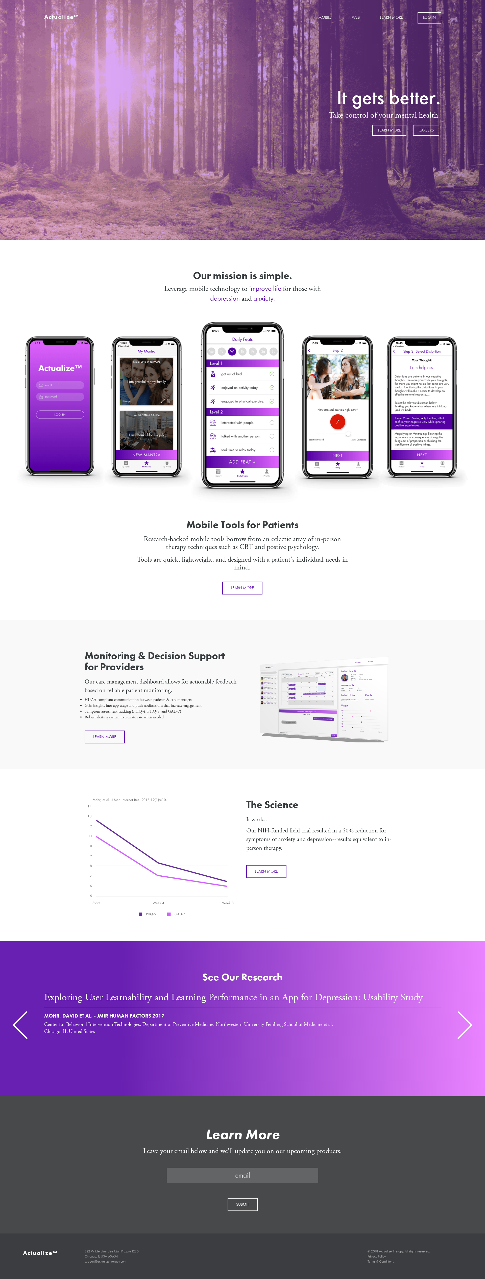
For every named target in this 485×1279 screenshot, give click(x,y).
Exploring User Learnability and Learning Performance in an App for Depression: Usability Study (233, 997)
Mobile (325, 17)
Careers (426, 130)
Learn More (391, 17)
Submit (242, 1204)
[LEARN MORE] (242, 582)
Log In (429, 17)
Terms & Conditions (381, 1261)
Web (356, 17)
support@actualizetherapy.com (105, 1261)
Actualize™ (61, 17)
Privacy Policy (377, 1256)
